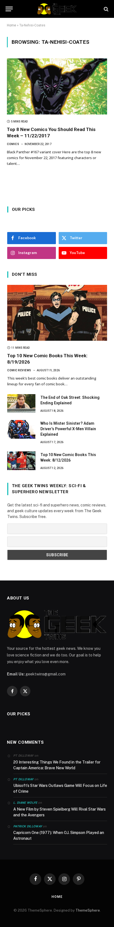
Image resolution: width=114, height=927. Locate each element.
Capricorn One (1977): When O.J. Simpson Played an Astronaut (58, 835)
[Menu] (9, 9)
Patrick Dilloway (27, 826)
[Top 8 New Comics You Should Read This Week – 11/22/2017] (57, 86)
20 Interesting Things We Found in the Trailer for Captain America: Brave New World (56, 765)
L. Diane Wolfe (25, 803)
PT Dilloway (23, 779)
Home (11, 25)
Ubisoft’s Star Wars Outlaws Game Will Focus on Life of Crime (60, 788)
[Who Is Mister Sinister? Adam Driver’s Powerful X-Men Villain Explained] (21, 429)
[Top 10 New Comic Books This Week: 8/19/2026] (57, 313)
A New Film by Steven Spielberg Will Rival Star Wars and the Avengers (59, 812)
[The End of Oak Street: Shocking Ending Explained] (21, 403)
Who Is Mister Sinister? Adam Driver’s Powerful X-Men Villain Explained (68, 429)
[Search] (105, 9)
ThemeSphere (88, 910)
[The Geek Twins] (57, 9)
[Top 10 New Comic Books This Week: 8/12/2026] (21, 460)
